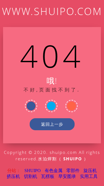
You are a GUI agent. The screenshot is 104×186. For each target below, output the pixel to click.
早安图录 (67, 176)
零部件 (73, 170)
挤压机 (13, 176)
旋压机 (90, 170)
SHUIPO (32, 170)
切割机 (30, 176)
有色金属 (53, 170)
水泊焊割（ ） (63, 158)
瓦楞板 (47, 176)
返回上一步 (52, 124)
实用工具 (89, 176)
